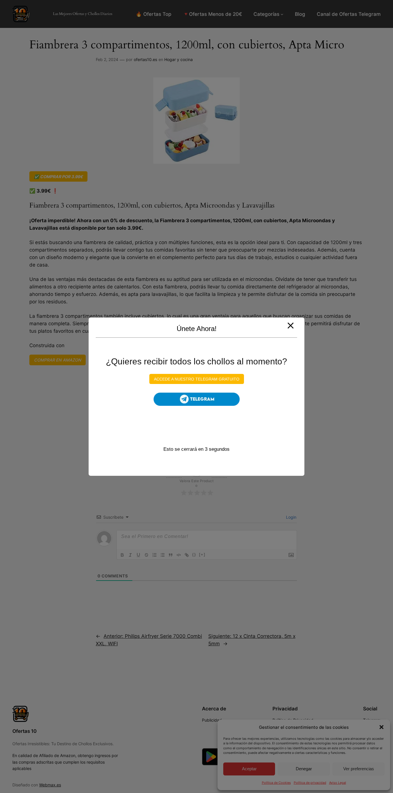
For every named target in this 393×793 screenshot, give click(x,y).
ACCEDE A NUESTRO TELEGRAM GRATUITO (196, 378)
